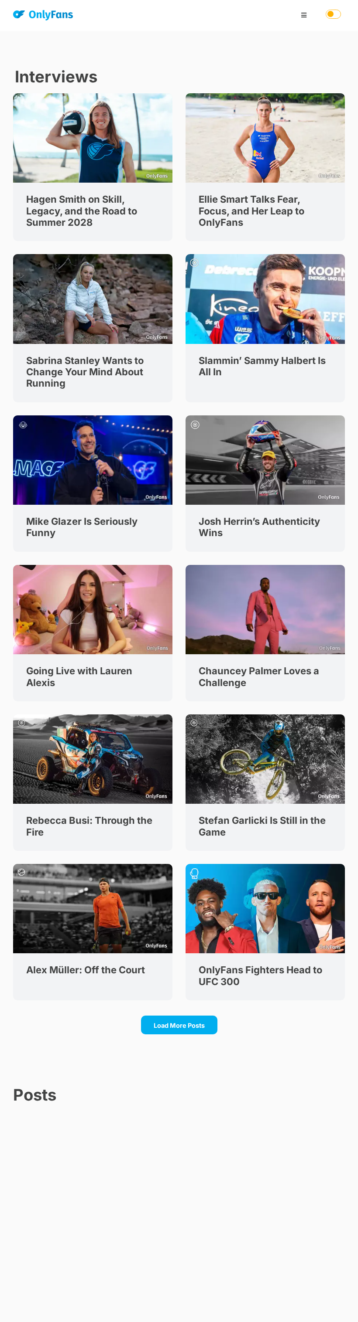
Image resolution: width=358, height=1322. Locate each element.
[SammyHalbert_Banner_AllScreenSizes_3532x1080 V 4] (265, 257)
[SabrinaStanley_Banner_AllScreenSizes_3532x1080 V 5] (92, 257)
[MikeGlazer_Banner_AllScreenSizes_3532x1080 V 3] (92, 418)
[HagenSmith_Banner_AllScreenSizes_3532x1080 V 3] (92, 96)
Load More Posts (179, 1025)
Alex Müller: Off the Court (85, 969)
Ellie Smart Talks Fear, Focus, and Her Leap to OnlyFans (251, 211)
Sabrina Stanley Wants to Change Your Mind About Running (85, 372)
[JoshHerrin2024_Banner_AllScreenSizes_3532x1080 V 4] (265, 418)
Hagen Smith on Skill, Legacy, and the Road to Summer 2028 (81, 211)
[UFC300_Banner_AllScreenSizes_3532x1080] (265, 866)
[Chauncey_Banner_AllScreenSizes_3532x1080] (265, 567)
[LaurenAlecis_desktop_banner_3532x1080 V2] (92, 567)
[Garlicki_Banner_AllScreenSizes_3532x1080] (265, 717)
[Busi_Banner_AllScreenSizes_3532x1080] (92, 717)
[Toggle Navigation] (304, 15)
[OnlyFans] (43, 17)
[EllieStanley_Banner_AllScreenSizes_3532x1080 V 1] (265, 96)
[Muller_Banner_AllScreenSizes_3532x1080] (92, 866)
